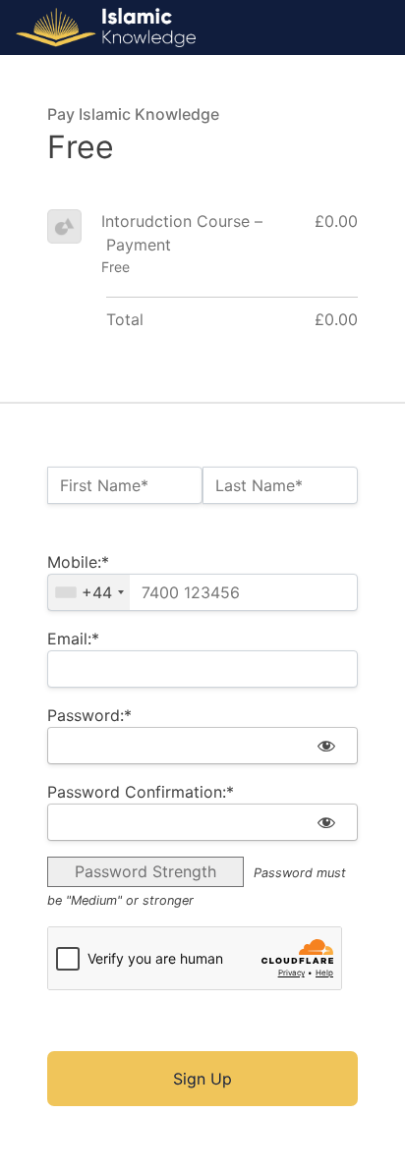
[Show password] (326, 745)
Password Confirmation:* (140, 792)
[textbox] (202, 592)
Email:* (73, 638)
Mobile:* (78, 562)
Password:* (89, 715)
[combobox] (89, 592)
